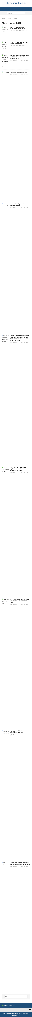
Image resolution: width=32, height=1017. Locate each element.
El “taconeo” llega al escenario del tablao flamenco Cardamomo (20, 863)
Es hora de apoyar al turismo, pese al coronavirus (19, 42)
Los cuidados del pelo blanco (18, 72)
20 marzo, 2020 (14, 30)
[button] (30, 9)
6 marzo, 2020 (14, 60)
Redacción (22, 30)
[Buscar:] (16, 13)
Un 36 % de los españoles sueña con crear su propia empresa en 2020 (19, 600)
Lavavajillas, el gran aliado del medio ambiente (19, 204)
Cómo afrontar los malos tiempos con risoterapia (17, 27)
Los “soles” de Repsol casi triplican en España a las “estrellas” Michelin (18, 469)
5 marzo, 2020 (14, 472)
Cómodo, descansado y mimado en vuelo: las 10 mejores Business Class (19, 56)
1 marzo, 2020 (14, 604)
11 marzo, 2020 (14, 45)
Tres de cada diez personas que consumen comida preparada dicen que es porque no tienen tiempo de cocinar (19, 338)
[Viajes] (5, 32)
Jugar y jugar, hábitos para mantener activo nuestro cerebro (18, 732)
